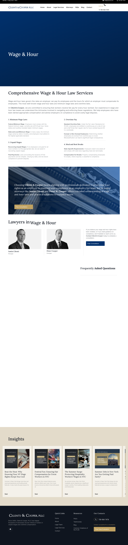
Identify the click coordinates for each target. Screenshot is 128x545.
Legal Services (58, 7)
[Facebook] (10, 529)
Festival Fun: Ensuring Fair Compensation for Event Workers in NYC (46, 474)
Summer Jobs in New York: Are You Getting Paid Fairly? (107, 474)
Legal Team (59, 525)
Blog (82, 7)
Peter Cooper (52, 251)
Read (6, 494)
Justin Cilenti (13, 251)
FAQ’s (75, 519)
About (49, 7)
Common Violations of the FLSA (81, 529)
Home (42, 7)
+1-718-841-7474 (104, 10)
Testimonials (78, 522)
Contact (89, 7)
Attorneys (69, 7)
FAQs (77, 7)
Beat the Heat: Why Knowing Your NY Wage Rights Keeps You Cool (15, 474)
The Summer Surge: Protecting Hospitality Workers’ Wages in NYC (75, 474)
